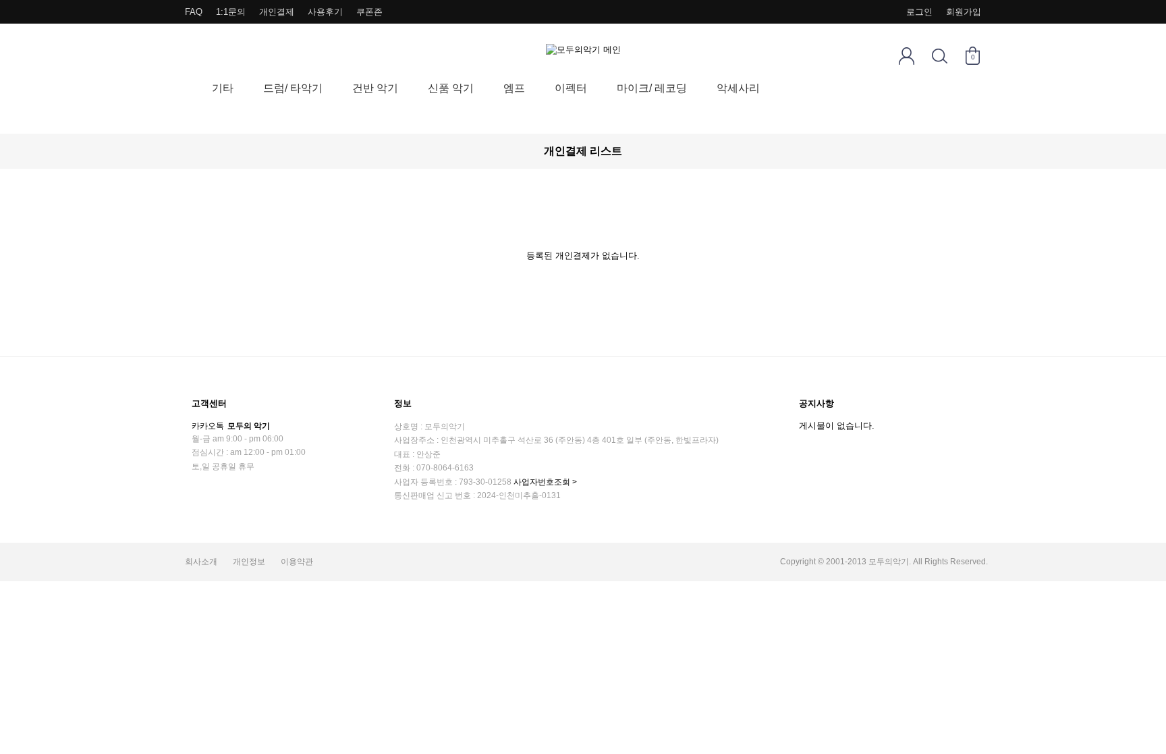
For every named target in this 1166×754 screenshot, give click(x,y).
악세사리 (738, 88)
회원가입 (963, 12)
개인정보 (249, 561)
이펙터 (571, 88)
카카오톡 (231, 426)
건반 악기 (375, 88)
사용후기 (325, 12)
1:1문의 (231, 12)
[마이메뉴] (906, 56)
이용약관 (297, 561)
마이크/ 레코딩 (652, 88)
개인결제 (276, 12)
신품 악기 (451, 88)
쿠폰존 (369, 12)
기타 (222, 88)
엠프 (514, 88)
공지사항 (816, 403)
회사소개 (201, 561)
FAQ (193, 12)
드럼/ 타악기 (293, 88)
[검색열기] (939, 56)
